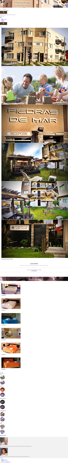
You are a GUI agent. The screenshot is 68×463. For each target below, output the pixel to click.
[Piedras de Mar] (3, 13)
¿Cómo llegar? (3, 20)
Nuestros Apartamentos (4, 19)
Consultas (2, 21)
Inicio (2, 18)
